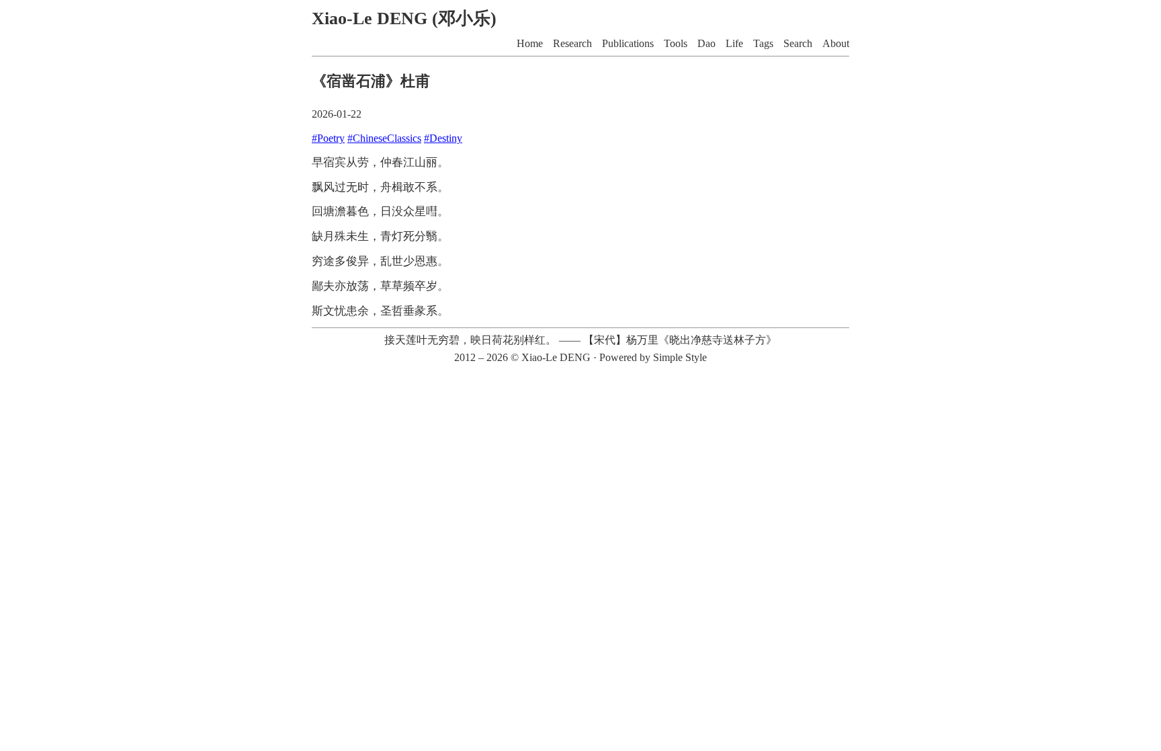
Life (734, 43)
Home (530, 43)
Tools (675, 43)
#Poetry (328, 138)
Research (572, 43)
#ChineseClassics (384, 138)
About (835, 43)
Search (797, 43)
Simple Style (680, 357)
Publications (628, 43)
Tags (763, 43)
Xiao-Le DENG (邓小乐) (404, 18)
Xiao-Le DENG (556, 357)
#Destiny (443, 138)
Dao (706, 43)
